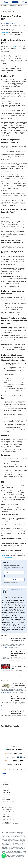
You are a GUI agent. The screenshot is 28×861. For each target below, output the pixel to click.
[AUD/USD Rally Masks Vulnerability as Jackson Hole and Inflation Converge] (5, 687)
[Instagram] (25, 769)
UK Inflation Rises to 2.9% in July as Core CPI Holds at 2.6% (18, 666)
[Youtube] (21, 769)
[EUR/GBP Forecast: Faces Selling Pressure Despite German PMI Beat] (5, 710)
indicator (16, 46)
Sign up (14, 579)
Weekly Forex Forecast (8, 812)
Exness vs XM (5, 790)
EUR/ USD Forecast (7, 809)
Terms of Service (6, 782)
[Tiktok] (17, 770)
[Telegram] (13, 769)
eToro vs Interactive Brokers (9, 797)
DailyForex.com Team (18, 589)
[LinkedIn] (9, 769)
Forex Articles (6, 9)
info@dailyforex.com (6, 821)
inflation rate (4, 32)
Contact (4, 780)
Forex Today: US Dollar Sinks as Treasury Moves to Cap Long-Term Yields (19, 653)
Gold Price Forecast (7, 807)
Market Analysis (6, 816)
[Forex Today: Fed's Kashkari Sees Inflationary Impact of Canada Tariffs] (5, 638)
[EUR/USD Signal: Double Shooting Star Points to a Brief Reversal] (5, 697)
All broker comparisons (8, 801)
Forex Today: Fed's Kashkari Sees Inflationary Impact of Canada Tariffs (18, 640)
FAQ (3, 777)
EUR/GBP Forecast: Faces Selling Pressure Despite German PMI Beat (18, 711)
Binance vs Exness (7, 794)
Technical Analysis (6, 692)
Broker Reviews (6, 814)
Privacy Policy (5, 784)
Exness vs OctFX (6, 792)
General (11, 9)
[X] (5, 769)
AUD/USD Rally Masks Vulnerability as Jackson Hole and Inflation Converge (18, 685)
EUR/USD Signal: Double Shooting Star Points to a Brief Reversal (18, 698)
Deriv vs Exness (6, 799)
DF (1, 9)
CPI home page (9, 557)
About (3, 775)
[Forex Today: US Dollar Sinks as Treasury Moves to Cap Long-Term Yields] (5, 652)
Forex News (4, 647)
